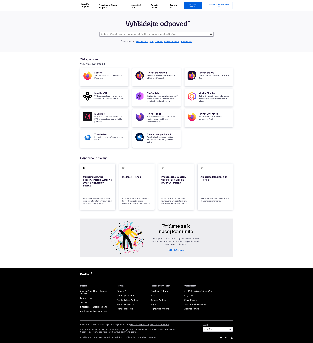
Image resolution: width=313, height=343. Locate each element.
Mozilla (86, 274)
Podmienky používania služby (108, 337)
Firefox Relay (154, 93)
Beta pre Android (159, 300)
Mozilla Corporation (139, 324)
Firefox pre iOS (206, 72)
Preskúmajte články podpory (108, 6)
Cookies (142, 337)
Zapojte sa (173, 6)
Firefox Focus (154, 113)
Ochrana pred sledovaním (167, 41)
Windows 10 (186, 41)
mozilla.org (85, 337)
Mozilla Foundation (159, 324)
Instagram (232, 338)
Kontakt (153, 337)
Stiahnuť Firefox (192, 5)
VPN (152, 41)
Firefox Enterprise (208, 113)
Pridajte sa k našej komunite (93, 307)
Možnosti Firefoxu (131, 177)
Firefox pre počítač (126, 295)
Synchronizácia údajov (195, 304)
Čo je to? (188, 295)
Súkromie (130, 337)
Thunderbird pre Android (159, 134)
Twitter (83, 302)
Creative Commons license (124, 332)
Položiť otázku (154, 6)
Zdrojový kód (86, 298)
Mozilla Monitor (207, 93)
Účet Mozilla (142, 41)
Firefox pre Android (157, 72)
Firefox (98, 72)
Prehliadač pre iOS (125, 304)
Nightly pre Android (160, 309)
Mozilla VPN (100, 93)
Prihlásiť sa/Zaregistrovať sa (219, 5)
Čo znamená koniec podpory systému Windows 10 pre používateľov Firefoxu (97, 181)
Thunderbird (100, 134)
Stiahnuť (121, 291)
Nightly (154, 304)
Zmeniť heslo (190, 300)
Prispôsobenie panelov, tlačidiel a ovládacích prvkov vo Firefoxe (173, 180)
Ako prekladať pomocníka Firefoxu (214, 178)
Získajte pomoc (191, 309)
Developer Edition (159, 291)
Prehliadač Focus (125, 309)
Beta (153, 295)
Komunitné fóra (136, 6)
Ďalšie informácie (176, 250)
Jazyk (205, 325)
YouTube (226, 338)
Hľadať (211, 34)
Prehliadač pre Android (128, 300)
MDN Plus (99, 113)
